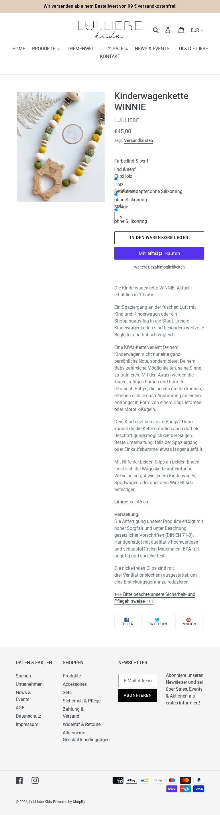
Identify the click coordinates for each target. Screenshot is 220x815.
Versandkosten (138, 140)
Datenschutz (28, 716)
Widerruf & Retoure (82, 724)
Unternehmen (29, 684)
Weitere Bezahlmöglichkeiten (159, 267)
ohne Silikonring (130, 221)
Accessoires (75, 684)
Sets (67, 692)
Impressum (27, 724)
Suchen (23, 676)
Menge (121, 206)
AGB (20, 707)
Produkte (72, 676)
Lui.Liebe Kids (40, 801)
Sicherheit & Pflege (82, 701)
